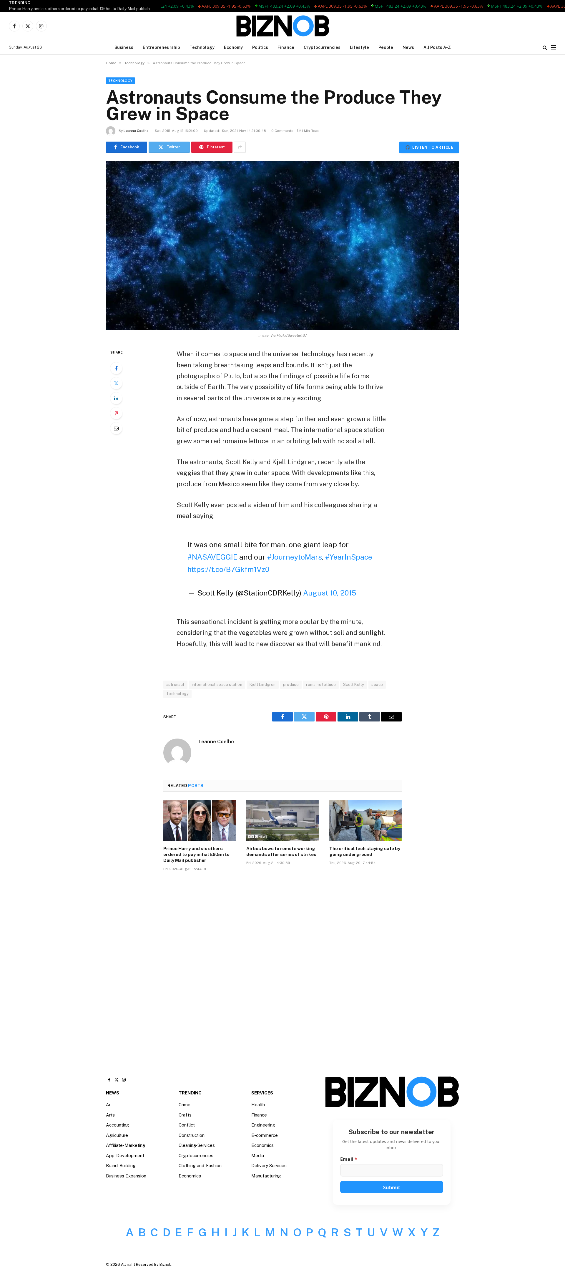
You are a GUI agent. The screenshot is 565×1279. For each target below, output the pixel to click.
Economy (233, 47)
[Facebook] (116, 368)
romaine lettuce (321, 684)
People (385, 47)
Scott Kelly (353, 684)
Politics (260, 47)
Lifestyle (359, 47)
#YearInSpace (348, 557)
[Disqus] (282, 965)
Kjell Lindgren (262, 684)
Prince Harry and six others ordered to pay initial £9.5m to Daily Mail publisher (81, 8)
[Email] (116, 428)
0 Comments (282, 131)
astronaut (175, 684)
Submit (391, 1187)
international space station (217, 684)
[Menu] (553, 47)
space (377, 684)
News (408, 47)
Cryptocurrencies (322, 47)
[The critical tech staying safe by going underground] (365, 820)
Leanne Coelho (136, 131)
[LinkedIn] (116, 398)
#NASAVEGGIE (212, 557)
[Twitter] (116, 383)
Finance (285, 47)
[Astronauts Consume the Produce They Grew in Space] (282, 245)
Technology (202, 47)
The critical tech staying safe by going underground (364, 851)
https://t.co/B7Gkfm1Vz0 (228, 569)
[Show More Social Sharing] (240, 147)
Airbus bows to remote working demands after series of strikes (281, 851)
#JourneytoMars (294, 557)
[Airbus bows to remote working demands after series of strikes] (282, 820)
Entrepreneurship (161, 47)
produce (291, 684)
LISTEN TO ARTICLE (429, 147)
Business (123, 47)
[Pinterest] (116, 413)
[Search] (544, 47)
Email (348, 1159)
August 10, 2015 (329, 593)
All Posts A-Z (437, 47)
